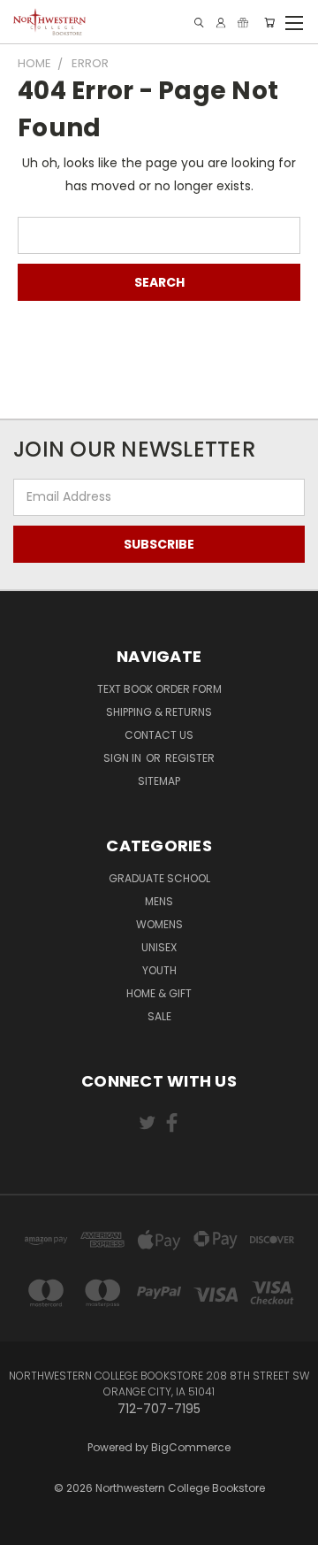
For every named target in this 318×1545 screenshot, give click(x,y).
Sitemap (159, 780)
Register (190, 757)
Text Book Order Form (159, 688)
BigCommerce (191, 1447)
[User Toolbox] (221, 22)
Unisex (159, 947)
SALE (159, 1016)
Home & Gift (159, 993)
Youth (159, 970)
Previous (27, 1514)
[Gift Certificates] (243, 22)
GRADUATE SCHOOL (159, 878)
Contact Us (159, 734)
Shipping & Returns (159, 711)
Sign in (123, 757)
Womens (159, 924)
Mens (159, 901)
